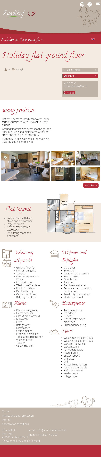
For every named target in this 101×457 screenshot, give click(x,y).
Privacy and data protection (18, 415)
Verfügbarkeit (73, 70)
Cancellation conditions (15, 424)
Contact (6, 411)
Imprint (6, 420)
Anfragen (69, 76)
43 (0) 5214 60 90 (47, 434)
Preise (70, 92)
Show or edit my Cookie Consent (21, 441)
